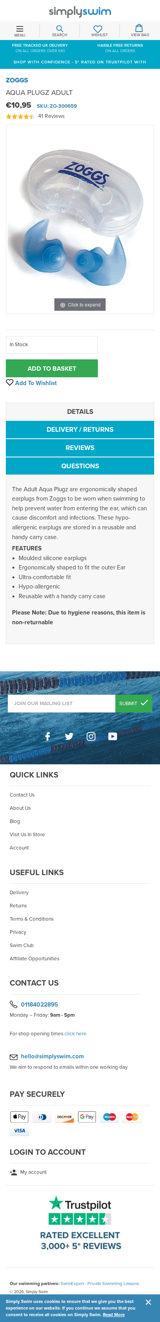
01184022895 (39, 1004)
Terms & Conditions (32, 919)
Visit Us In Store (27, 835)
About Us (20, 808)
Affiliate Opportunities (34, 959)
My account (33, 1172)
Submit (129, 703)
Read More (114, 1314)
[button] (35, 116)
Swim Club (22, 945)
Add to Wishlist (35, 383)
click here (75, 1034)
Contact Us (22, 795)
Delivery (19, 893)
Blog (15, 821)
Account (19, 848)
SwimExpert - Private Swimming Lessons (100, 1283)
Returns (18, 906)
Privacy (18, 932)
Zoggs (17, 80)
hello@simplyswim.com (52, 1056)
